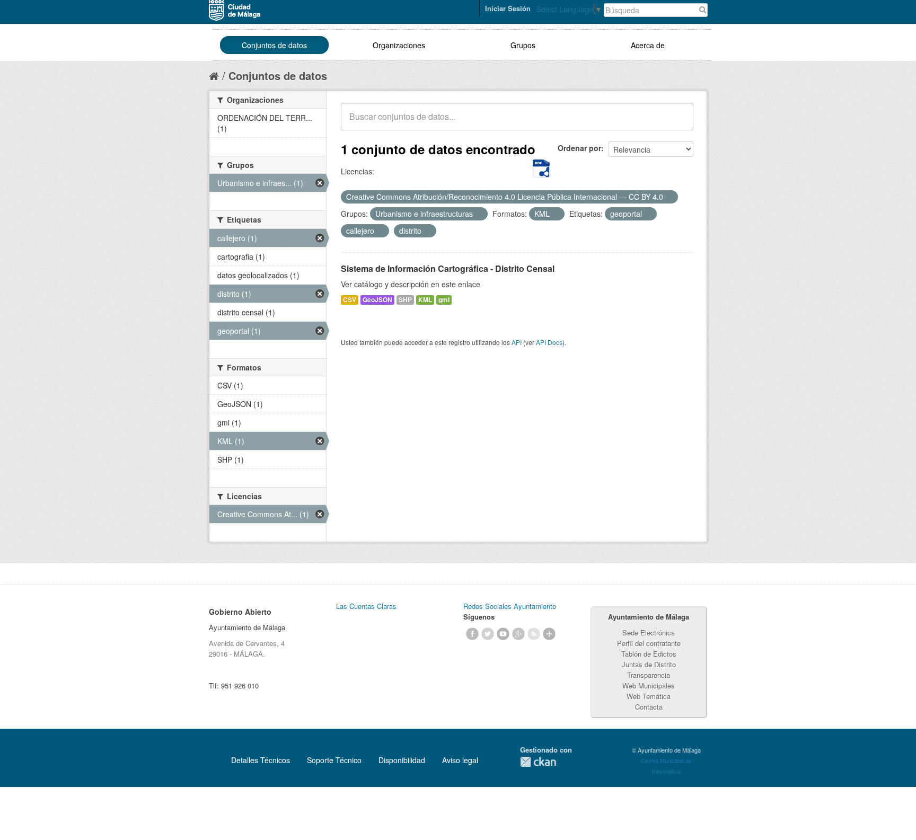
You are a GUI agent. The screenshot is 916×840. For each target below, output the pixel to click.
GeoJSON (377, 299)
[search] (678, 122)
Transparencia (648, 675)
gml (444, 299)
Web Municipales (648, 685)
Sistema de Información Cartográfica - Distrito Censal (447, 268)
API (517, 342)
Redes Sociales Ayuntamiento (509, 606)
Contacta (649, 707)
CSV (349, 299)
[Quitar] (669, 197)
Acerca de (648, 45)
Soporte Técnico (334, 760)
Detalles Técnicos (260, 760)
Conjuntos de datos (274, 45)
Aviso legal (460, 760)
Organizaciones (399, 45)
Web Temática (649, 696)
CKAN (538, 761)
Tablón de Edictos (648, 654)
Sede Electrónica (648, 632)
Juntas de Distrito (649, 664)
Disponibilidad (401, 760)
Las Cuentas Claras (366, 606)
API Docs (549, 342)
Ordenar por (579, 148)
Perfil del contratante (649, 643)
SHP (405, 299)
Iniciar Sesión (508, 8)
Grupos (522, 45)
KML (425, 299)
